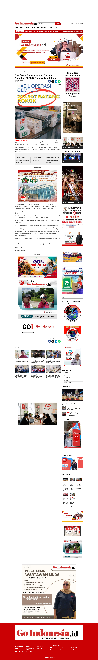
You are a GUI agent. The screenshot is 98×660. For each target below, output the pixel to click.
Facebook (53, 647)
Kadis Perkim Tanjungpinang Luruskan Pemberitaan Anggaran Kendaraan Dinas (22, 360)
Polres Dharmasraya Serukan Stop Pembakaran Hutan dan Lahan (37, 159)
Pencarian (58, 23)
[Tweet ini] (52, 81)
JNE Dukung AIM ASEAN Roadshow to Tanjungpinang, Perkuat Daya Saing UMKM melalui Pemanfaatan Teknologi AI (37, 376)
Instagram (75, 647)
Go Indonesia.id (51, 657)
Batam (65, 375)
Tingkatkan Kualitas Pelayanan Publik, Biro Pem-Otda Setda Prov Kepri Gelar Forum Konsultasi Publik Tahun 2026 (53, 376)
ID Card (28, 646)
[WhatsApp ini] (59, 81)
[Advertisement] (7, 24)
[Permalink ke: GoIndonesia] (16, 81)
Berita (63, 401)
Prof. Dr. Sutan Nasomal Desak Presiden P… (72, 503)
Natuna (66, 380)
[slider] (71, 147)
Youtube (53, 649)
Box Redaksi (40, 646)
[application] (72, 143)
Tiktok (63, 649)
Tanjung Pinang (19, 335)
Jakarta (66, 372)
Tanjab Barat (67, 382)
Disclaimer (29, 651)
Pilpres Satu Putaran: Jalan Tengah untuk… (73, 409)
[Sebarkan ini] (49, 81)
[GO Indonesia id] (26, 23)
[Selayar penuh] (81, 147)
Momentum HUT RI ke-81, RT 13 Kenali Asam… (65, 502)
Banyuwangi (67, 377)
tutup (12, 0)
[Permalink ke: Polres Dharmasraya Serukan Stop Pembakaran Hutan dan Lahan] (79, 479)
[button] (72, 142)
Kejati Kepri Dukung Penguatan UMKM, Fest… (71, 403)
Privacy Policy (19, 651)
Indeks (16, 648)
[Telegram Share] (56, 81)
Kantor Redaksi (19, 646)
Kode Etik (39, 648)
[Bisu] (79, 147)
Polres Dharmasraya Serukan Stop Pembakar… (74, 414)
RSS (74, 649)
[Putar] (63, 147)
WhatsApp (64, 647)
